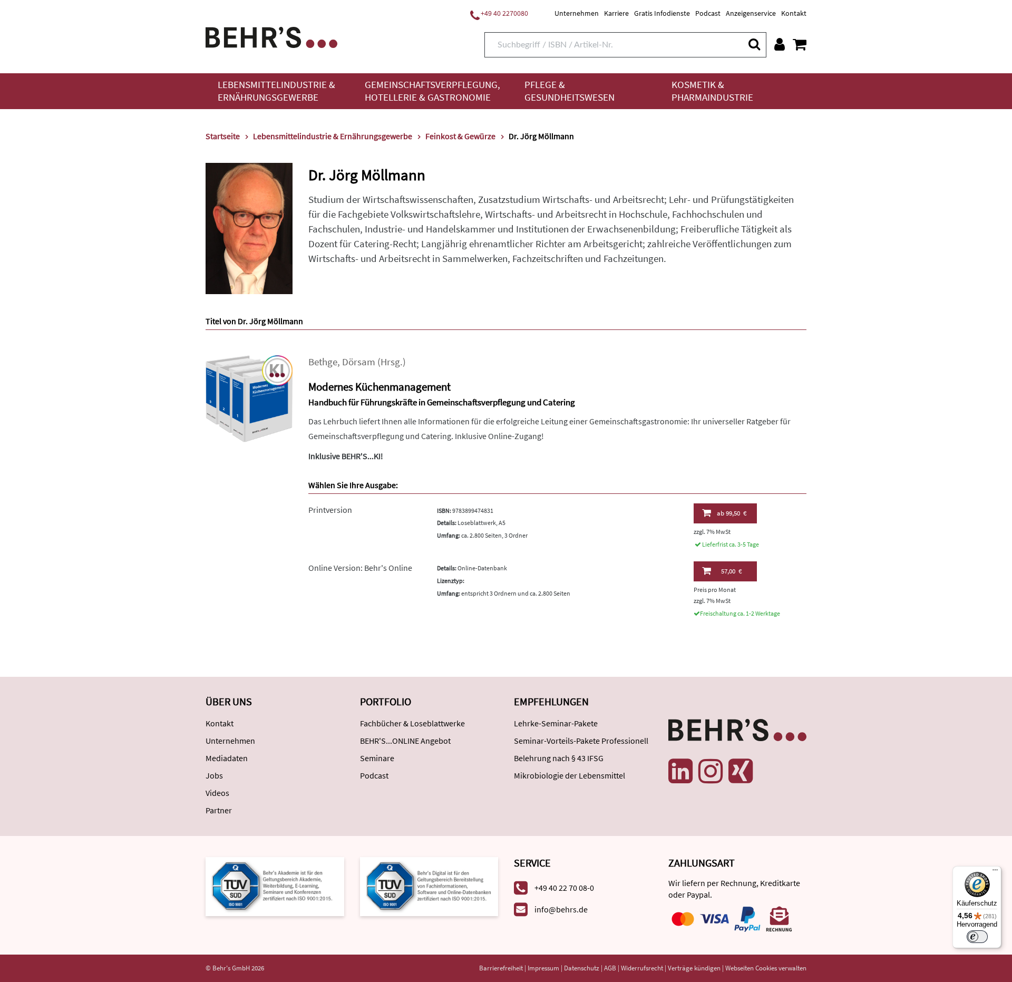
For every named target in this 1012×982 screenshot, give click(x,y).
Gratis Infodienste (662, 13)
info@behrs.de (561, 909)
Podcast (708, 13)
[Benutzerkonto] (779, 44)
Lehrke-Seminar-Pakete (556, 723)
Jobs (214, 775)
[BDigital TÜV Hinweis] (275, 886)
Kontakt (793, 13)
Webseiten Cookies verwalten (765, 968)
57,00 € (731, 571)
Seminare (377, 758)
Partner (219, 810)
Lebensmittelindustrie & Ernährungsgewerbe (276, 91)
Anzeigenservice (751, 13)
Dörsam (358, 362)
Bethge (322, 362)
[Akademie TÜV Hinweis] (429, 886)
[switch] (977, 936)
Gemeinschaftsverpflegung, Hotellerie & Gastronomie (432, 91)
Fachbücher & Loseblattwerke (412, 723)
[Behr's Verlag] (271, 36)
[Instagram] (710, 771)
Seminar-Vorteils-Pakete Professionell (581, 740)
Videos (217, 792)
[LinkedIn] (680, 771)
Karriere (616, 13)
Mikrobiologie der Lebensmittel (569, 775)
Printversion (330, 509)
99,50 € (731, 513)
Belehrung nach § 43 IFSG (559, 758)
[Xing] (740, 771)
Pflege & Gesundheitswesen (569, 91)
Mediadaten (227, 758)
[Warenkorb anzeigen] (799, 44)
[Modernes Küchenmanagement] (249, 398)
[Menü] (995, 872)
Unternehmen (576, 13)
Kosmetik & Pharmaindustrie (712, 91)
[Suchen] (753, 44)
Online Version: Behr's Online (360, 567)
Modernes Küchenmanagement (379, 387)
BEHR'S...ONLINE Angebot (405, 740)
